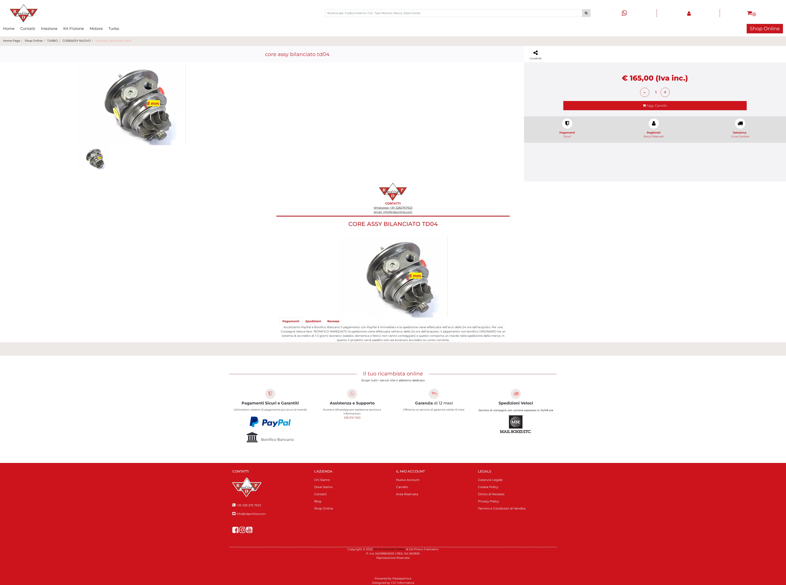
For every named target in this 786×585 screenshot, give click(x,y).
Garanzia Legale (490, 480)
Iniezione (49, 28)
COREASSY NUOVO (76, 41)
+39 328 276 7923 (248, 505)
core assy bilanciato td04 (113, 41)
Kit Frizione (73, 28)
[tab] (290, 321)
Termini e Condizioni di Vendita (501, 508)
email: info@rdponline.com (393, 212)
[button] (586, 13)
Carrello (402, 487)
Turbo (113, 28)
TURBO (52, 41)
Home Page (11, 41)
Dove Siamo (323, 487)
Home (9, 28)
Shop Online (765, 28)
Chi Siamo (322, 480)
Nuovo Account (407, 480)
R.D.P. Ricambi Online (389, 549)
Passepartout (401, 578)
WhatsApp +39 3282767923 (393, 208)
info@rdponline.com (251, 514)
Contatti (27, 28)
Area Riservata (407, 494)
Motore (96, 28)
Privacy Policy (488, 501)
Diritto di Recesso (491, 494)
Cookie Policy (488, 487)
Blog (317, 501)
